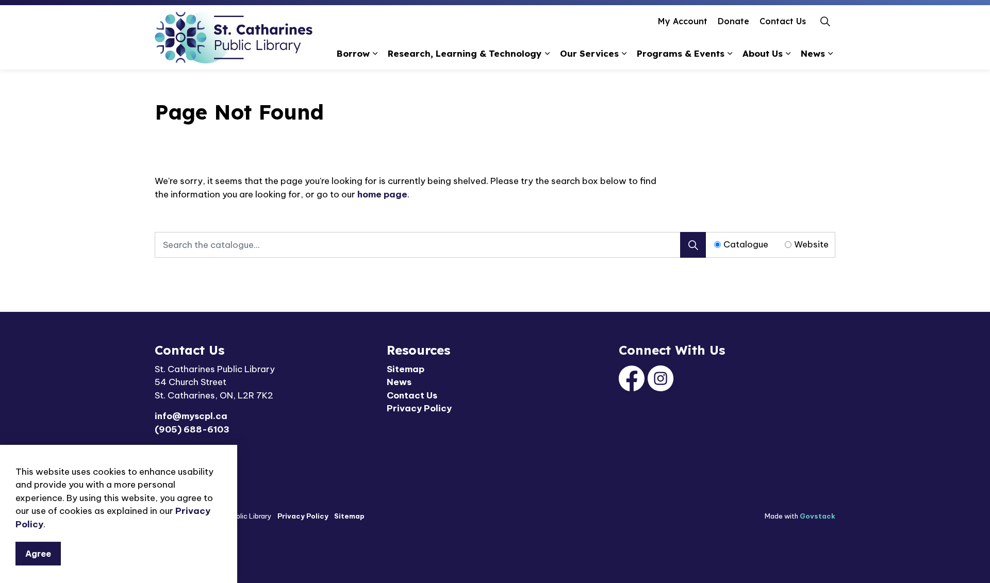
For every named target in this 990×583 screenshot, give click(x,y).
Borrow (353, 53)
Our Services (589, 53)
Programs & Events (680, 53)
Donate (733, 21)
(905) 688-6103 (192, 429)
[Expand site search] (825, 21)
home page (382, 194)
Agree (38, 553)
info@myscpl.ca (191, 416)
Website (811, 244)
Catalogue (745, 244)
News (813, 53)
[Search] (693, 245)
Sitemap (405, 369)
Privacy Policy (419, 408)
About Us (762, 53)
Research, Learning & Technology (465, 53)
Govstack (817, 516)
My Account (682, 21)
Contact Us (783, 21)
